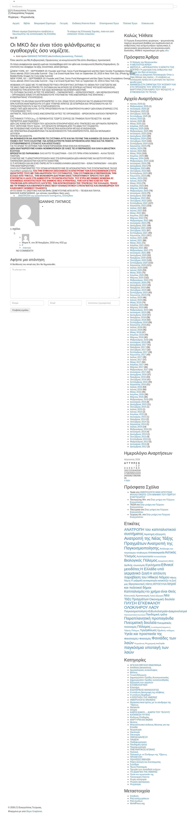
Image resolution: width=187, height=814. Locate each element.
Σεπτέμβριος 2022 (139, 203)
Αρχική (16, 23)
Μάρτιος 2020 (136, 277)
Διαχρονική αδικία (165, 561)
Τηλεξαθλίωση (148, 630)
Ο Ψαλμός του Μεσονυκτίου (143, 62)
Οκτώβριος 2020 (138, 260)
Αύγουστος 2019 (138, 295)
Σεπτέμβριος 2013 (139, 439)
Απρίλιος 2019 (137, 305)
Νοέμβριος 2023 (138, 168)
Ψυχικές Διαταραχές (140, 782)
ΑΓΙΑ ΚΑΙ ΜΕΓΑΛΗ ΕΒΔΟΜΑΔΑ (145, 665)
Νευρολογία (136, 729)
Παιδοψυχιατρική (138, 742)
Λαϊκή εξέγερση (156, 596)
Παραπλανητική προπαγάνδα (148, 618)
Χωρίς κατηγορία (138, 779)
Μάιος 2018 (135, 332)
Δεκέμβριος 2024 (138, 136)
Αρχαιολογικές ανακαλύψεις (143, 670)
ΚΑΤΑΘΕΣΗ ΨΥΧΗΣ (140, 714)
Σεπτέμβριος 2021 (139, 233)
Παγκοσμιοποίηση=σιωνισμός (134, 615)
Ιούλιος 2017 (136, 357)
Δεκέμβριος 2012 (138, 446)
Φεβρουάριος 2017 (139, 369)
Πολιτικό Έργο (130, 23)
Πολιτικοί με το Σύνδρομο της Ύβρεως (148, 754)
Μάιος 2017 (135, 362)
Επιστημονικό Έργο (109, 23)
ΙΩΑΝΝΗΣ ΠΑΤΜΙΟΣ (37, 56)
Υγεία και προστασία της (143, 634)
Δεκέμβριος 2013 (138, 434)
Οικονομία (135, 734)
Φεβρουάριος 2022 (139, 220)
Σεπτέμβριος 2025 (139, 116)
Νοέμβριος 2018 (138, 317)
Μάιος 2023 (135, 183)
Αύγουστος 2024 (138, 146)
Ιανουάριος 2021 (138, 253)
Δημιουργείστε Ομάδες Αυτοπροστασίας (149, 677)
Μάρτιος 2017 (136, 367)
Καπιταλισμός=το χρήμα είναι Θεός (150, 591)
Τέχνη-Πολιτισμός (138, 767)
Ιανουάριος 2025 (138, 133)
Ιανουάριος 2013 (138, 444)
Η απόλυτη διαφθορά (140, 695)
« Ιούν (127, 480)
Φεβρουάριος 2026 (139, 106)
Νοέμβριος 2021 (138, 228)
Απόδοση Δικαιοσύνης (62, 56)
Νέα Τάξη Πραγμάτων (146, 597)
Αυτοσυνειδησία (160, 557)
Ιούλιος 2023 (136, 178)
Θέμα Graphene (34, 811)
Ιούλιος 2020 (136, 267)
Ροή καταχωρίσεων (139, 798)
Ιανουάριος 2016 (138, 402)
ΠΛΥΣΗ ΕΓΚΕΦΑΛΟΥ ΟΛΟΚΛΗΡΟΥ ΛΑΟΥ (142, 605)
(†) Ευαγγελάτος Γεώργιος (21, 13)
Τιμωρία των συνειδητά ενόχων (145, 769)
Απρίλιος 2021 (137, 245)
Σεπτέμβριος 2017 (139, 352)
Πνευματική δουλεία (140, 623)
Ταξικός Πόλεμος (131, 630)
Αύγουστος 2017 (138, 354)
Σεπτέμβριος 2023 (139, 173)
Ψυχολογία (135, 784)
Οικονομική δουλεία (162, 599)
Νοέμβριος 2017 (138, 347)
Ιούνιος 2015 (136, 412)
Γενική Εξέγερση (138, 675)
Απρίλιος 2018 (137, 334)
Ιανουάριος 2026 (138, 108)
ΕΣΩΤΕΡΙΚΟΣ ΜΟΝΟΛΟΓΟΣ (144, 690)
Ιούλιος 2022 (136, 208)
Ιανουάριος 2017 (138, 372)
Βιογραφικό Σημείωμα (45, 23)
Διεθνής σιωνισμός (134, 565)
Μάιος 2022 (135, 213)
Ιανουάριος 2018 (138, 342)
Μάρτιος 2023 (136, 188)
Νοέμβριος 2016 (138, 377)
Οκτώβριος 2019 (138, 290)
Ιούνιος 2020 (136, 270)
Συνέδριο (134, 764)
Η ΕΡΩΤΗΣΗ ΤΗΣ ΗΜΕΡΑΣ (143, 697)
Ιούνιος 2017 (136, 359)
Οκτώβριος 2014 (138, 421)
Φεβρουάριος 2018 (139, 339)
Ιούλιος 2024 (136, 148)
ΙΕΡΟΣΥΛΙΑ (160, 584)
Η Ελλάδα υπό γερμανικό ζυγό (144, 571)
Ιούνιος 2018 (136, 330)
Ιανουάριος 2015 (138, 416)
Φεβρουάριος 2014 (139, 429)
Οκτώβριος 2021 (138, 230)
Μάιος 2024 (135, 153)
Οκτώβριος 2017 (138, 349)
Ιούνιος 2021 (136, 240)
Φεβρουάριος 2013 (139, 441)
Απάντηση (27, 248)
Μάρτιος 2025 (136, 128)
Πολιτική (78, 56)
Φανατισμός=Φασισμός (137, 638)
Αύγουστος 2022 (138, 205)
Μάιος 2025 (135, 123)
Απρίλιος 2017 (137, 364)
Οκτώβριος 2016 (138, 379)
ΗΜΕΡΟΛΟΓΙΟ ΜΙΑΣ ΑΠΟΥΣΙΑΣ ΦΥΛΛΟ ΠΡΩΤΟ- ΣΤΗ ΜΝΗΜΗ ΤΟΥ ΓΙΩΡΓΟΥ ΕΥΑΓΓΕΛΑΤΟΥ (153, 494)
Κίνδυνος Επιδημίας (139, 717)
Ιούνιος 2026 (136, 103)
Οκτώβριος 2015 (138, 407)
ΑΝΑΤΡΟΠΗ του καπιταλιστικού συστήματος (39, 195)
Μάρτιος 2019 (136, 307)
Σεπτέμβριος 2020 (139, 262)
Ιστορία (133, 709)
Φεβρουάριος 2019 (139, 310)
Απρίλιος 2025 (137, 126)
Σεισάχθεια (67, 195)
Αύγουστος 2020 (138, 265)
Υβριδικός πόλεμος (165, 630)
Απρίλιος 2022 (137, 215)
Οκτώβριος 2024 (138, 141)
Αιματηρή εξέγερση (154, 534)
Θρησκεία (135, 707)
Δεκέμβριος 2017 (138, 344)
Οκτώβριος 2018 (138, 320)
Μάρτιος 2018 (136, 337)
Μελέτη (133, 722)
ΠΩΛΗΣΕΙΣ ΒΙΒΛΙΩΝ (140, 759)
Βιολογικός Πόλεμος (140, 560)
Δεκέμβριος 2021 (138, 225)
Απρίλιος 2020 (137, 275)
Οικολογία (135, 732)
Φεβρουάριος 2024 (139, 161)
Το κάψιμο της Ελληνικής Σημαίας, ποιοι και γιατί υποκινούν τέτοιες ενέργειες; (90, 32)
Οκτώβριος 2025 (138, 113)
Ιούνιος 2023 (136, 180)
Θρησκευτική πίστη (140, 583)
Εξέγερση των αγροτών (141, 682)
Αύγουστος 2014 (138, 424)
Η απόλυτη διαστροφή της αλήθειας (147, 692)
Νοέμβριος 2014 (138, 419)
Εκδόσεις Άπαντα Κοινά (83, 23)
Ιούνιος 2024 (136, 151)
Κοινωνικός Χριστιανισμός (136, 595)
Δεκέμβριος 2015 (138, 404)
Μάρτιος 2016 (136, 397)
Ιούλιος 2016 (136, 387)
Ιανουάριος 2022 (138, 223)
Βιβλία (27, 23)
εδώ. (167, 50)
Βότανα (133, 672)
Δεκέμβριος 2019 (138, 285)
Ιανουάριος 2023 (138, 193)
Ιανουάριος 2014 (138, 431)
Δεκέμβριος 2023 (138, 166)
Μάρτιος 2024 (136, 158)
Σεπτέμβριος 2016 (139, 382)
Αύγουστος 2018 (138, 325)
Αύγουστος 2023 (138, 175)
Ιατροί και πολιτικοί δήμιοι (150, 585)
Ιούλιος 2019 (136, 297)
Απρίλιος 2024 (137, 156)
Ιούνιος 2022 (136, 210)
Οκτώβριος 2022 (138, 200)
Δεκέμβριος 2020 (138, 255)
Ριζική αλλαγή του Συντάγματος (145, 762)
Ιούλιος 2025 (136, 118)
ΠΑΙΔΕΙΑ (134, 739)
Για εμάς (64, 23)
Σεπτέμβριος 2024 (139, 143)
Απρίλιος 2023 (137, 185)
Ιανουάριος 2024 (138, 163)
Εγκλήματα (153, 565)
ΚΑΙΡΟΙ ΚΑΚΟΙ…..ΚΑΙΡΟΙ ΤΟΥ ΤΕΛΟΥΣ (150, 712)
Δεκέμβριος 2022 (138, 195)
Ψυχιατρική (150, 643)
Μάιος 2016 (135, 392)
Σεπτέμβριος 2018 (139, 322)
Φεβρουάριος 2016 (139, 399)
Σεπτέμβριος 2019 (139, 292)
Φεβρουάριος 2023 (139, 190)
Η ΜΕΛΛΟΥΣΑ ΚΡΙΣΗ (140, 64)
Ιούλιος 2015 (136, 409)
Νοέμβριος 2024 (138, 138)
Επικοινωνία (148, 23)
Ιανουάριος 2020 (138, 282)
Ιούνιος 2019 (136, 300)
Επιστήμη (134, 687)
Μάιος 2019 (135, 302)
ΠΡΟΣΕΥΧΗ (136, 757)
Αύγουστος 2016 (138, 384)
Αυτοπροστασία (145, 556)
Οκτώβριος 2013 (138, 436)
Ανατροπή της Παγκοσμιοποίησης (148, 545)
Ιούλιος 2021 (136, 238)
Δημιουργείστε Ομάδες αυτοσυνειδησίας (149, 680)
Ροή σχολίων (136, 801)
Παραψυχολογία (138, 747)
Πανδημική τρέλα (156, 614)
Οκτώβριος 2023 (138, 171)
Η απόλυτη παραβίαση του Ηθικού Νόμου (146, 575)
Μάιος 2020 (135, 272)
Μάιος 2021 (135, 243)
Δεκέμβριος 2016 (138, 374)
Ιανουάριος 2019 (138, 312)
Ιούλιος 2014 (136, 426)
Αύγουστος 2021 (138, 235)
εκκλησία (160, 643)
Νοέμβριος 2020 (138, 257)
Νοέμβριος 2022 (138, 198)
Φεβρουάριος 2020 (139, 280)
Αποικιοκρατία (156, 552)
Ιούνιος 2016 (136, 389)
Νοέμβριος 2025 (138, 111)
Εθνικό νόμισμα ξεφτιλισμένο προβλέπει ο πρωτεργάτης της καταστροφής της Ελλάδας (34, 32)
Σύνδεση (134, 796)
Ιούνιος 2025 (136, 121)
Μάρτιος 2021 (136, 248)
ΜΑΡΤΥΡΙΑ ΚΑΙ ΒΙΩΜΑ (141, 719)
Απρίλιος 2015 (137, 414)
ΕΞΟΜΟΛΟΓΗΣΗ (138, 685)
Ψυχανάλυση (139, 644)
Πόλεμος (143, 627)
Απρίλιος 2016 (137, 394)
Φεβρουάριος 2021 (139, 250)
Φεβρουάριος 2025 (139, 131)
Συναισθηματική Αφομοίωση (160, 627)
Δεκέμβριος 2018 (138, 315)
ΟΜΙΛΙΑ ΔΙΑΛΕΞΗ (139, 737)
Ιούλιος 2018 (136, 327)
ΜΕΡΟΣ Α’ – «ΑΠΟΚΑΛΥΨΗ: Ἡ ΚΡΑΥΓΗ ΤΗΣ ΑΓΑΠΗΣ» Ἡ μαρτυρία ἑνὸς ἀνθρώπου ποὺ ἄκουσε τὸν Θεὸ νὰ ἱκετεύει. (152, 69)
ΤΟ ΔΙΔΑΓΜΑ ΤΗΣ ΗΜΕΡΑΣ (143, 772)
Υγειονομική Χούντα (139, 777)
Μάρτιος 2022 (136, 218)
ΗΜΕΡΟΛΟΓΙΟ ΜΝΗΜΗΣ (142, 700)
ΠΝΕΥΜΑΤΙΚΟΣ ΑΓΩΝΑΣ (142, 749)
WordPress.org (137, 803)
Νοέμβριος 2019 (138, 287)
